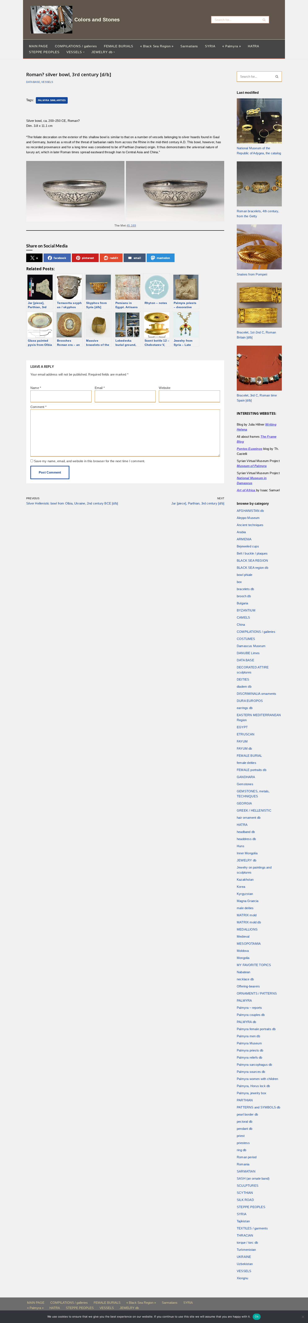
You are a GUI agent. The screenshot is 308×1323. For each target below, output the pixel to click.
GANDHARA (246, 777)
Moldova (243, 950)
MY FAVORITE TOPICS (254, 965)
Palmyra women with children (257, 1079)
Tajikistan (243, 1221)
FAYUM (242, 741)
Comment (38, 407)
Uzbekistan (245, 1264)
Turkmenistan (246, 1249)
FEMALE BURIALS (118, 46)
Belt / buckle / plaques (252, 553)
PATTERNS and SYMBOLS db (258, 1107)
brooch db (244, 596)
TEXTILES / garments (252, 1228)
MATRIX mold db (249, 922)
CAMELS (243, 617)
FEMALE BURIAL (249, 755)
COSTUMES (246, 639)
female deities (246, 762)
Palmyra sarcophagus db (254, 1064)
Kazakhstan (245, 879)
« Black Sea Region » (156, 46)
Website (164, 388)
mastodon (163, 258)
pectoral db (244, 1121)
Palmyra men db (248, 1036)
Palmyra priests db (250, 1050)
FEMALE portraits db (251, 770)
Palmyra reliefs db (249, 1057)
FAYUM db (244, 748)
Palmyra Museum (249, 1043)
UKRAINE (244, 1257)
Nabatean (243, 972)
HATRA (253, 46)
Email (100, 388)
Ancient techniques (250, 525)
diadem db (244, 686)
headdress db (246, 839)
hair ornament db (248, 817)
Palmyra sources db (251, 1071)
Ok (257, 1316)
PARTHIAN (245, 1100)
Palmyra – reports (249, 1007)
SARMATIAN (246, 1171)
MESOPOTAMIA (249, 943)
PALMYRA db (246, 1022)
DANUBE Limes (248, 653)
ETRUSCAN (246, 734)
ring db (241, 1150)
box (239, 582)
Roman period (246, 1157)
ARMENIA (244, 539)
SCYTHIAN (245, 1192)
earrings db (244, 708)
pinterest (88, 258)
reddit (114, 258)
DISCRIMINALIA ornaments (256, 693)
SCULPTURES (247, 1185)
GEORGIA (244, 803)
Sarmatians (189, 46)
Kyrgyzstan (245, 894)
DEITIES (243, 679)
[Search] (264, 19)
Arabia (241, 532)
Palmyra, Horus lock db (253, 1086)
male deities (245, 908)
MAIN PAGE (38, 46)
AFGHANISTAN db (250, 510)
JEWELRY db (246, 860)
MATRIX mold (246, 915)
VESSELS (47, 82)
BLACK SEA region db (252, 567)
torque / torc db (247, 1242)
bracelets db (245, 589)
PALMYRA (244, 1000)
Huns (240, 846)
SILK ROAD (245, 1200)
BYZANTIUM (246, 610)
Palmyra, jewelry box (251, 1093)
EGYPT (242, 727)
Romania (243, 1164)
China (241, 624)
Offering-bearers (248, 986)
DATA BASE (33, 82)
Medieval (243, 936)
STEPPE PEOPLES (44, 52)
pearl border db (247, 1114)
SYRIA (210, 46)
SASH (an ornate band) (253, 1178)
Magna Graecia (248, 901)
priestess (243, 1143)
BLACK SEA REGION (252, 560)
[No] (303, 1317)
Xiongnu (242, 1278)
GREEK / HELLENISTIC (254, 810)
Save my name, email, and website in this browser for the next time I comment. (89, 461)
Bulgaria (242, 603)
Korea (241, 886)
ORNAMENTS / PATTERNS (257, 993)
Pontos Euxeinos (249, 448)
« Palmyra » (231, 46)
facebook (60, 258)
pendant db (244, 1128)
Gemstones (245, 784)
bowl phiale (244, 575)
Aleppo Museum (248, 518)
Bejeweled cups (248, 546)
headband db (246, 832)
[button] (84, 52)
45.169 (131, 225)
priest (241, 1136)
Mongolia (243, 958)
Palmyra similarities (52, 100)
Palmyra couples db (251, 1015)
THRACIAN (245, 1235)
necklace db (245, 979)
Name (35, 388)
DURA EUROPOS (250, 701)
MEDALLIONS (247, 929)
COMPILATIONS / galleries (76, 46)
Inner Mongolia (247, 853)
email (137, 258)
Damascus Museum (251, 646)
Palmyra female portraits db (256, 1029)
